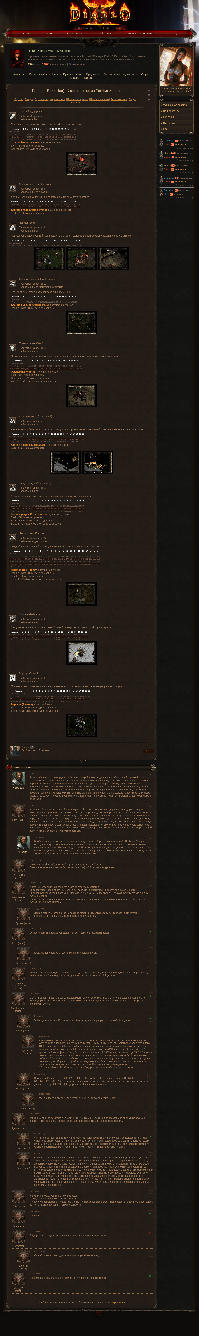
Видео (132, 99)
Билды (88, 77)
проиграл (181, 144)
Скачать (76, 102)
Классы (75, 77)
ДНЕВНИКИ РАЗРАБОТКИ (141, 33)
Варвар (18, 99)
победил (179, 194)
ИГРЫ (49, 33)
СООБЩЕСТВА (75, 33)
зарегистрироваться (113, 1302)
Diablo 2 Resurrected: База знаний (50, 50)
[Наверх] (99, 1315)
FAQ (165, 129)
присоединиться (170, 91)
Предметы (93, 74)
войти (187, 91)
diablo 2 (148, 751)
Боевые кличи (119, 99)
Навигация (18, 74)
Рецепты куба (38, 74)
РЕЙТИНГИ (105, 33)
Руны (55, 74)
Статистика (169, 123)
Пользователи (171, 110)
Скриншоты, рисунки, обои (50, 99)
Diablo (25, 747)
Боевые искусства (77, 99)
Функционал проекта (175, 104)
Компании (169, 117)
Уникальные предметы (119, 74)
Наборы (143, 74)
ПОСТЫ (26, 33)
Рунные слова (72, 74)
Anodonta (18, 788)
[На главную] (99, 14)
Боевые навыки (99, 99)
